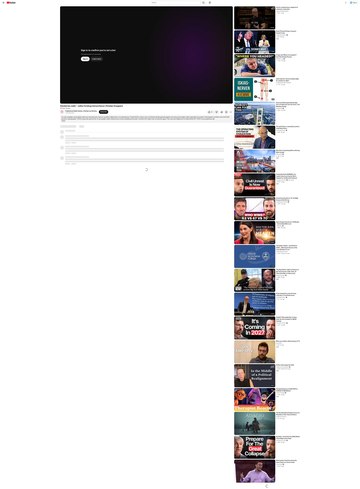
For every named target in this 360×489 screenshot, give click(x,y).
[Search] (203, 3)
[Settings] (346, 3)
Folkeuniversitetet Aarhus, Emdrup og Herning (81, 111)
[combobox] (176, 3)
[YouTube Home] (11, 2)
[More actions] (231, 112)
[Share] (222, 112)
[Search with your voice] (210, 3)
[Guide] (3, 3)
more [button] (63, 121)
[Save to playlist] (226, 112)
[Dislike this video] (216, 112)
